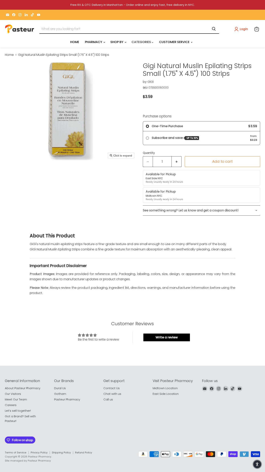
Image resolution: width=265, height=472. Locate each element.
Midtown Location (165, 388)
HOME (74, 42)
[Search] (214, 28)
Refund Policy (83, 452)
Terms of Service (15, 452)
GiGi (150, 82)
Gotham (60, 394)
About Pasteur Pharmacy (22, 388)
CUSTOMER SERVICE (174, 42)
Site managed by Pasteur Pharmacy (28, 460)
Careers (10, 405)
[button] (241, 29)
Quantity (149, 152)
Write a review (167, 337)
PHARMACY (94, 42)
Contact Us (111, 388)
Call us (108, 399)
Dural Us (60, 388)
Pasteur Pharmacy (67, 399)
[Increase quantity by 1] (177, 161)
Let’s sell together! (18, 411)
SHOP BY (117, 42)
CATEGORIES (142, 42)
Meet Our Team (16, 399)
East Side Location (166, 394)
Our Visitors (13, 394)
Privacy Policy (39, 452)
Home (9, 55)
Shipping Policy (61, 452)
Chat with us (112, 394)
